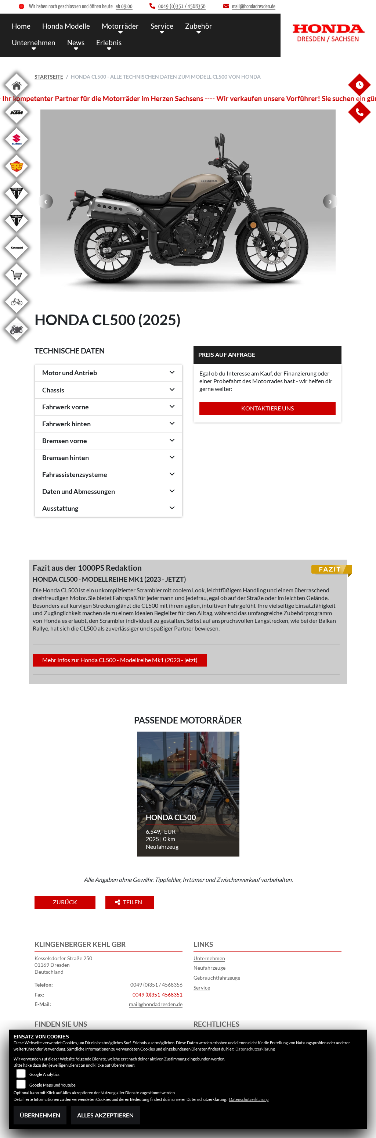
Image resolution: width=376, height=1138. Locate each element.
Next (330, 201)
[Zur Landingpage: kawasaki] (16, 260)
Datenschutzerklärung (255, 1049)
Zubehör (198, 26)
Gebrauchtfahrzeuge (217, 977)
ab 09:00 (124, 6)
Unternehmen (33, 42)
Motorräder (120, 26)
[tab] (108, 373)
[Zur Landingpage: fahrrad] (16, 314)
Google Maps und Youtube (52, 1085)
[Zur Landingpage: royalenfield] (16, 178)
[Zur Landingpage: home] (16, 97)
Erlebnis (109, 42)
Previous (45, 201)
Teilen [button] (133, 901)
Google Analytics (44, 1074)
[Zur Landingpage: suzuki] (16, 151)
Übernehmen (40, 1115)
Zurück (65, 901)
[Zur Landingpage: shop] (16, 287)
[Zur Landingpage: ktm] (16, 124)
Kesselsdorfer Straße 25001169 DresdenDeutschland (63, 965)
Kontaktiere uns (267, 408)
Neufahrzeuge (209, 968)
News (75, 42)
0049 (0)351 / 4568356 (156, 984)
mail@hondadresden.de (155, 1004)
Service (162, 26)
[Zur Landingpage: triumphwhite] (16, 205)
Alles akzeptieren (105, 1115)
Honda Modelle (66, 26)
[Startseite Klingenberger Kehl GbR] (328, 33)
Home (21, 26)
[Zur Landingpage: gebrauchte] (16, 341)
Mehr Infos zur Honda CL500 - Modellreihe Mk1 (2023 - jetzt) (120, 659)
